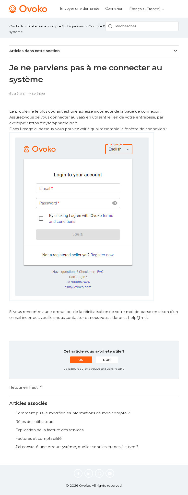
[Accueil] (28, 11)
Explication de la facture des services (49, 430)
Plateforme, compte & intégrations (55, 26)
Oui (81, 360)
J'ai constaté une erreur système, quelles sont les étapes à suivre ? (76, 446)
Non (107, 360)
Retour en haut (24, 387)
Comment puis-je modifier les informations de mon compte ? (72, 413)
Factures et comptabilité (38, 438)
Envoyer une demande (79, 8)
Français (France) (145, 9)
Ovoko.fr (16, 26)
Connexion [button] (114, 8)
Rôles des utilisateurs (34, 421)
